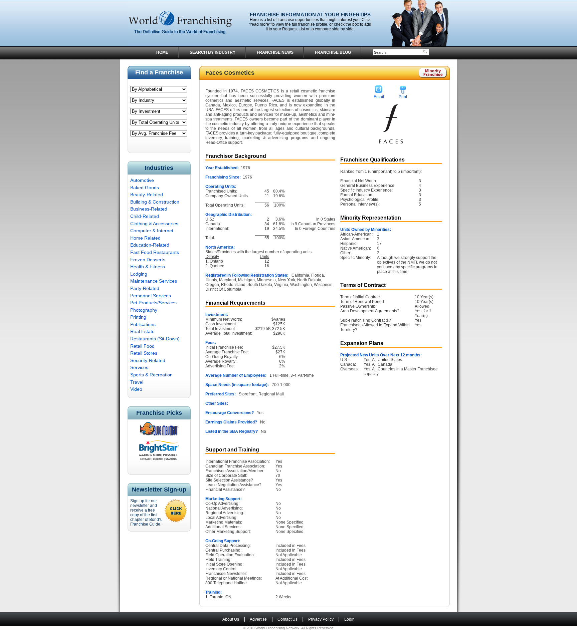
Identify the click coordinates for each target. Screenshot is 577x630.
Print (403, 96)
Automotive (142, 180)
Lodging (138, 274)
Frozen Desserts (147, 259)
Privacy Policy (321, 619)
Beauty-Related (146, 194)
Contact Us (287, 619)
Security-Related (147, 360)
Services (139, 367)
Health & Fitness (147, 266)
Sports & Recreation (151, 374)
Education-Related (149, 245)
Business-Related (148, 209)
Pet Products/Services (153, 302)
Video (136, 389)
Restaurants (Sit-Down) (155, 338)
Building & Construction (154, 202)
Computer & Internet (151, 230)
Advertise (258, 619)
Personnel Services (150, 295)
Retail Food (142, 346)
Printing (138, 317)
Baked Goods (144, 187)
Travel (136, 382)
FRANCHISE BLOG (333, 52)
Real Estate (142, 331)
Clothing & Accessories (154, 223)
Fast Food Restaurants (154, 252)
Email (379, 96)
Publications (143, 324)
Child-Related (144, 216)
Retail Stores (143, 353)
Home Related (145, 238)
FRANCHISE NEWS (275, 52)
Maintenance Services (153, 281)
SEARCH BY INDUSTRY (212, 52)
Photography (143, 310)
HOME (162, 52)
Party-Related (144, 288)
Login (349, 619)
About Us (230, 619)
